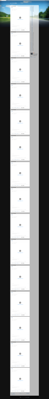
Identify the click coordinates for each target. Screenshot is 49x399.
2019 (31, 44)
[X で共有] (22, 107)
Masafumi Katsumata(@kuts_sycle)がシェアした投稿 (20, 157)
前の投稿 (27, 393)
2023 (31, 9)
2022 (31, 10)
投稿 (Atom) (14, 394)
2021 (31, 42)
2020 (31, 43)
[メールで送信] (21, 81)
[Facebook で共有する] (23, 81)
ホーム (20, 393)
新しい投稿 (12, 393)
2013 (31, 49)
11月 (32, 32)
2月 (32, 40)
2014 (31, 48)
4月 (32, 38)
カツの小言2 (13, 3)
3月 (32, 39)
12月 (32, 11)
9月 (32, 34)
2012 (31, 50)
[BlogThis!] (22, 81)
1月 (32, 41)
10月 (32, 33)
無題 (12, 7)
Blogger (29, 397)
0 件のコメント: (18, 107)
